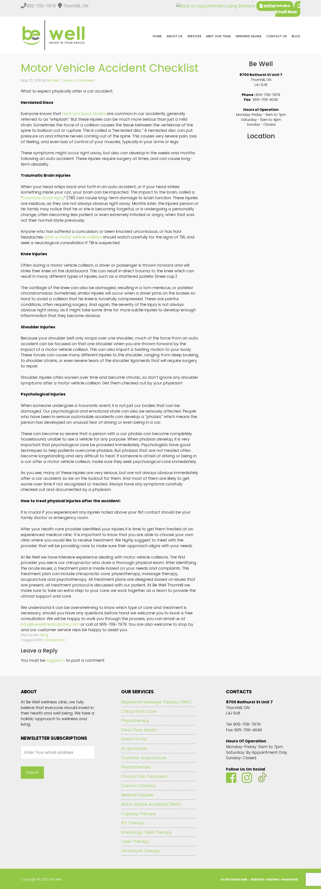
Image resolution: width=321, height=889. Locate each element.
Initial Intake (276, 6)
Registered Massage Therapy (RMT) (156, 702)
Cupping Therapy (138, 813)
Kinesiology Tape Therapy (146, 832)
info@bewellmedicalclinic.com (50, 624)
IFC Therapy (133, 823)
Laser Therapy (135, 841)
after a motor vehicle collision (73, 237)
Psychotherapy (136, 767)
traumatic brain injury (43, 197)
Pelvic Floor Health (139, 730)
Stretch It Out (134, 739)
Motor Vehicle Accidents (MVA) (151, 804)
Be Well (55, 35)
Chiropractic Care (139, 711)
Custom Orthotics (138, 785)
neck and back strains (84, 113)
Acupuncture (134, 748)
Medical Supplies (137, 795)
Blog (44, 634)
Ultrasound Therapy (140, 850)
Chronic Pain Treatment (144, 776)
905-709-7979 (267, 94)
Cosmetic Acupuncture (143, 758)
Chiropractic (55, 639)
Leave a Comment (79, 80)
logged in (55, 660)
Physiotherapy (135, 720)
